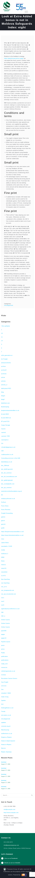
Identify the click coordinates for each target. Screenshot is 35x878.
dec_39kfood (5, 465)
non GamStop (5, 583)
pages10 (3, 638)
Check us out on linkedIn (12, 862)
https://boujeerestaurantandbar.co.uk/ (12, 531)
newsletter (4, 572)
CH (2, 443)
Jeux (2, 539)
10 (2, 333)
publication (4, 656)
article (3, 377)
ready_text (4, 663)
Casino (3, 428)
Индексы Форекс (6, 737)
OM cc (3, 616)
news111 (3, 568)
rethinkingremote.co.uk (8, 671)
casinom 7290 (5, 436)
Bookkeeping (5, 406)
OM (2, 612)
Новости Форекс (6, 744)
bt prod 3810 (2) (6, 417)
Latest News (5, 542)
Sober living (4, 696)
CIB (2, 450)
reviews (3, 674)
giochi (3, 520)
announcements (6, 362)
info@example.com (9, 809)
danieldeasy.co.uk (6, 461)
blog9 (2, 399)
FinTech (3, 502)
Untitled (3, 762)
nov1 (2, 597)
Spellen (3, 700)
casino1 (3, 432)
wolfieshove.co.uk (6, 733)
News (3, 561)
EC (2, 495)
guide (2, 528)
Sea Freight (4, 682)
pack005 (3, 630)
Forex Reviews (5, 509)
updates (3, 722)
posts (3, 645)
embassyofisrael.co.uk (8, 498)
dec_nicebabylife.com (7, 484)
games (3, 517)
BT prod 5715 (5, 421)
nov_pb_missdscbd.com (8, 594)
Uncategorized (8, 305)
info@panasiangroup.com (11, 845)
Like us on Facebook (11, 858)
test (2, 704)
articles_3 (4, 384)
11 (2, 337)
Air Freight (4, 359)
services (3, 685)
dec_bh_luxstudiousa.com (9, 476)
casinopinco (4, 439)
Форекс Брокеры (6, 752)
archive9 (3, 370)
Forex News (5, 506)
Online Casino (5, 619)
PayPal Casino (5, 641)
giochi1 (3, 524)
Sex (2, 689)
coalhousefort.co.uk (7, 454)
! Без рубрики (5, 326)
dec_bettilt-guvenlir (7, 469)
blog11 (3, 395)
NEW (2, 557)
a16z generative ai (6, 355)
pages (3, 634)
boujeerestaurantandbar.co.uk (10, 410)
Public (3, 652)
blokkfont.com (5, 403)
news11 (3, 564)
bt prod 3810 (5, 414)
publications (4, 660)
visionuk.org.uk (5, 726)
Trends (3, 711)
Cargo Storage (5, 425)
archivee (3, 373)
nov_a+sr (4, 586)
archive (3, 366)
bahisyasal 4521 (6, 388)
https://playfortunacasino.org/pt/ (13, 58)
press (3, 649)
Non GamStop (5, 579)
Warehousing (5, 729)
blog (2, 392)
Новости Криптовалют (8, 741)
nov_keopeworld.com (7, 590)
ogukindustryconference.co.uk (10, 608)
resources (4, 667)
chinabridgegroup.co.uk (8, 447)
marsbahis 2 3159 (6, 546)
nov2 (2, 601)
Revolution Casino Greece (9, 678)
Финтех (3, 748)
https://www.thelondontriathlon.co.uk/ (12, 535)
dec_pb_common (6, 487)
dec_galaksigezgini (7, 480)
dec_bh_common (6, 473)
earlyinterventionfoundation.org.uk (11, 491)
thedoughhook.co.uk (7, 707)
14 (2, 340)
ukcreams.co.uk (6, 715)
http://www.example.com (11, 812)
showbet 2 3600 (6, 693)
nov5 (2, 605)
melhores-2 (4, 553)
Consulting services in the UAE (10, 458)
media (3, 550)
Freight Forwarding (7, 513)
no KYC (3, 575)
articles (3, 381)
